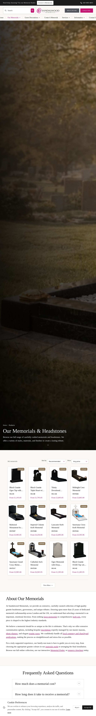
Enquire (87, 10)
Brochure (72, 10)
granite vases (34, 633)
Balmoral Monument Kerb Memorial (16, 526)
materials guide (51, 646)
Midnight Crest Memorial (78, 488)
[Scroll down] (48, 446)
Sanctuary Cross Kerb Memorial (78, 526)
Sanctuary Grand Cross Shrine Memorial (16, 563)
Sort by (44, 460)
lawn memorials (50, 617)
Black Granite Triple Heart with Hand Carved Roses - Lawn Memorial (37, 489)
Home (5, 425)
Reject (77, 707)
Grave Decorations (31, 18)
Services (65, 18)
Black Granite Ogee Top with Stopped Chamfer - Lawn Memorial (16, 489)
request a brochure (75, 650)
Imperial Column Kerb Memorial (37, 526)
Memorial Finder (57, 650)
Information (78, 18)
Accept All (87, 707)
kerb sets (76, 617)
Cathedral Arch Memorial (36, 563)
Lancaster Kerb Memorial (57, 526)
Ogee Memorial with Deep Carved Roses (57, 563)
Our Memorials (13, 18)
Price (69, 460)
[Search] (32, 10)
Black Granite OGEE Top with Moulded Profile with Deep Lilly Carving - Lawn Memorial (78, 563)
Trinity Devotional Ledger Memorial (58, 489)
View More (47, 585)
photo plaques (12, 633)
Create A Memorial (51, 18)
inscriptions (46, 630)
